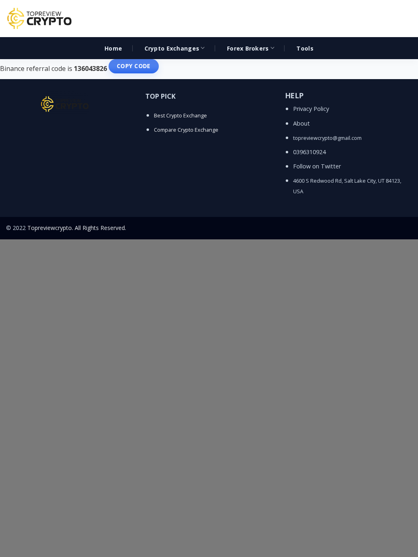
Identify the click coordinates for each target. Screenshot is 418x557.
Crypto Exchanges (172, 48)
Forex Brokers (248, 48)
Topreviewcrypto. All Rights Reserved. (76, 228)
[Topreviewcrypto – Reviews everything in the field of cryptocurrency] (40, 18)
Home (113, 48)
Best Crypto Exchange (180, 115)
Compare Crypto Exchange (186, 129)
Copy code (134, 66)
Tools (304, 48)
